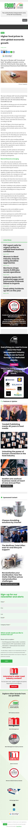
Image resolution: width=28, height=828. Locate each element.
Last (2, 614)
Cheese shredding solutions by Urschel (11, 521)
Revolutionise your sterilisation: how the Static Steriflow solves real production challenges (12, 577)
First (2, 608)
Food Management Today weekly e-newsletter (13, 642)
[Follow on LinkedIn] (14, 810)
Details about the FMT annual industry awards (13, 643)
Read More (18, 826)
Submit (6, 661)
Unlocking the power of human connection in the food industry (14, 453)
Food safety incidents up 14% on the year (13, 289)
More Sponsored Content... (10, 584)
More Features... (7, 486)
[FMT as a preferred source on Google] (7, 56)
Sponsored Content (10, 498)
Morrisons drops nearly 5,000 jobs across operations (11, 270)
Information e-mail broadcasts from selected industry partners (13, 646)
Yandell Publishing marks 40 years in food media (13, 426)
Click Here (14, 364)
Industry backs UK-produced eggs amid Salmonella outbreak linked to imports (13, 280)
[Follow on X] (14, 805)
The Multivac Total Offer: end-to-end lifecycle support (13, 547)
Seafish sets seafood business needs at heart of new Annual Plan (13, 481)
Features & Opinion (10, 401)
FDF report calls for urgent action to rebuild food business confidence (13, 248)
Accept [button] (5, 824)
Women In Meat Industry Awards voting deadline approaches (11, 259)
